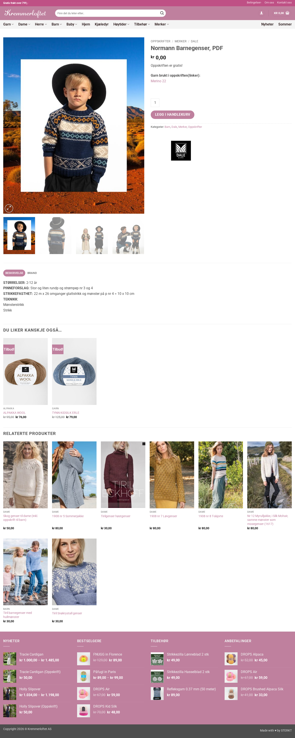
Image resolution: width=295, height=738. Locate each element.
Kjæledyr (102, 24)
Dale (194, 41)
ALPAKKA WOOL (14, 413)
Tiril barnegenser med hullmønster (17, 615)
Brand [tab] (32, 273)
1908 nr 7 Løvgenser (163, 516)
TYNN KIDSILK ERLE (65, 413)
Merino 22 (158, 81)
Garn (7, 24)
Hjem (86, 24)
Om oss (269, 2)
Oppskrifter (160, 41)
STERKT (286, 730)
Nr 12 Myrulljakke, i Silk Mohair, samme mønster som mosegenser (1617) (267, 520)
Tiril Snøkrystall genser (67, 613)
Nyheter (267, 24)
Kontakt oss (284, 2)
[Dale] (181, 150)
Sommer (285, 24)
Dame (22, 24)
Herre (39, 24)
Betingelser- (254, 2)
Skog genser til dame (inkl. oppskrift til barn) (20, 518)
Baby (70, 24)
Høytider (120, 24)
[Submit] (162, 13)
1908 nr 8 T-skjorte (210, 516)
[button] (261, 13)
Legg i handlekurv (172, 115)
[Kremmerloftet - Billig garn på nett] (26, 13)
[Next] (136, 125)
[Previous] (11, 125)
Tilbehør (140, 24)
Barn (55, 24)
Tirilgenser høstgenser (115, 516)
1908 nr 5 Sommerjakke (68, 516)
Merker (160, 24)
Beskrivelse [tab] (14, 273)
